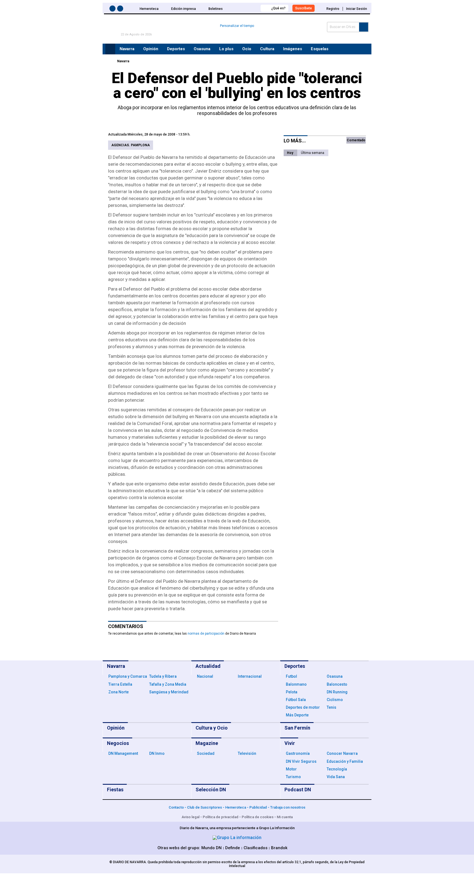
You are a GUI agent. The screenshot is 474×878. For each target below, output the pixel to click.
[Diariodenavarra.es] (109, 61)
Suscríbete (303, 8)
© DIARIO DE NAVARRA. (128, 862)
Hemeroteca (149, 9)
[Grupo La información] (237, 837)
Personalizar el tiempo (237, 26)
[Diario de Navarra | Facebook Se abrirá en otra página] (113, 9)
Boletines (215, 9)
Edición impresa (183, 9)
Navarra (123, 61)
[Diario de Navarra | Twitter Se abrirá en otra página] (121, 9)
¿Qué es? (278, 8)
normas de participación (206, 633)
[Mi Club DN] (246, 8)
